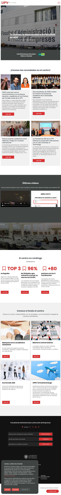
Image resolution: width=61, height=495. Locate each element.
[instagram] (38, 427)
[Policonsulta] (52, 491)
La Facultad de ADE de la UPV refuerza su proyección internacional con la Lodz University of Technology (45, 141)
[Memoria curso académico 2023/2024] (15, 330)
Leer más (10, 114)
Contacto (26, 427)
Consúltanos (46, 439)
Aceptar (7, 489)
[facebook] (30, 427)
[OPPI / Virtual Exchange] (46, 370)
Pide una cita (46, 444)
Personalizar (24, 489)
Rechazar (15, 489)
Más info (6, 356)
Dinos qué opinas (46, 434)
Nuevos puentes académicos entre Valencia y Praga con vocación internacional (14, 140)
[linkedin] (35, 427)
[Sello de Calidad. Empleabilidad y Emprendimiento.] (43, 479)
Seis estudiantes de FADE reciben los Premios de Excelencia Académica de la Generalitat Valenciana (44, 94)
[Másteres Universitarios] (46, 330)
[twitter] (33, 427)
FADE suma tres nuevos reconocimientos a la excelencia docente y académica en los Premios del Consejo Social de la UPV (15, 95)
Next (58, 27)
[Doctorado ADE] (15, 370)
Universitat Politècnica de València (51, 487)
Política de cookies (9, 475)
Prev (2, 27)
